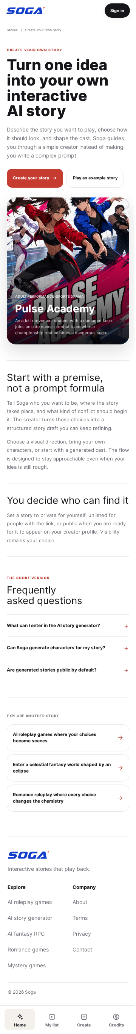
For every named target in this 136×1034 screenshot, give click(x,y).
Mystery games (27, 998)
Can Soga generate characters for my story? (56, 680)
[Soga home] (25, 10)
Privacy (79, 966)
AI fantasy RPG (26, 966)
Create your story (35, 177)
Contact (80, 982)
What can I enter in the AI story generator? (53, 658)
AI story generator (30, 950)
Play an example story (95, 177)
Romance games (28, 982)
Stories (12, 30)
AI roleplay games (30, 935)
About (77, 935)
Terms (77, 950)
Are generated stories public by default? (52, 702)
